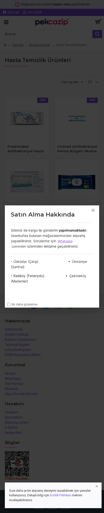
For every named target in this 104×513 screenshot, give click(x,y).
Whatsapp (65, 241)
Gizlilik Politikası (60, 495)
